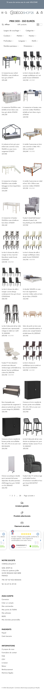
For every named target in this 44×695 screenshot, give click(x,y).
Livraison (5, 663)
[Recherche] (7, 12)
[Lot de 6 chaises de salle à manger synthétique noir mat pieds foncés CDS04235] (32, 61)
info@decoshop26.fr (9, 564)
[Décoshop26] (22, 12)
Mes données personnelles (11, 620)
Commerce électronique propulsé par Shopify (27, 688)
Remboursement (7, 669)
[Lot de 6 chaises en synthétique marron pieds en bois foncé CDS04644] (32, 351)
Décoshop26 (10, 688)
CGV (3, 659)
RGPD (4, 616)
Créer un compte (7, 603)
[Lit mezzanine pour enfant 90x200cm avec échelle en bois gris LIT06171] (11, 61)
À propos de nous (8, 649)
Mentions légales (7, 673)
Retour (4, 666)
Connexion (5, 599)
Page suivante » (29, 495)
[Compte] (37, 12)
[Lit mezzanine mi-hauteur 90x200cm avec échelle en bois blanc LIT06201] (11, 206)
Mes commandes (7, 606)
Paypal (4, 633)
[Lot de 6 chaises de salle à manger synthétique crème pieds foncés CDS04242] (32, 240)
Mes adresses (6, 613)
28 (20, 495)
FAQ (3, 656)
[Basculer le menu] (2, 12)
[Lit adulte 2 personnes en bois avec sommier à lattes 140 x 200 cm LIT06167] (32, 132)
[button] (12, 30)
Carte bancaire (7, 636)
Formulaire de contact (9, 652)
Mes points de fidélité (9, 609)
